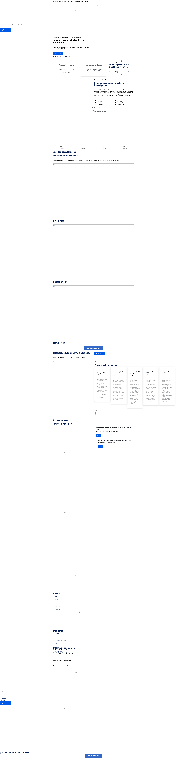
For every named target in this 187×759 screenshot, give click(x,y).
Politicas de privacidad (60, 640)
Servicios (14, 24)
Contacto (20, 24)
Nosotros (8, 24)
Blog (26, 24)
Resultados (6, 29)
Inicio (2, 24)
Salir (56, 643)
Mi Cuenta (57, 637)
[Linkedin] (97, 5)
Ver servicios (58, 53)
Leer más (98, 435)
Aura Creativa (67, 665)
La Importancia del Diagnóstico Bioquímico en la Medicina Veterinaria (115, 440)
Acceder (57, 633)
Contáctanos (99, 353)
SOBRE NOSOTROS (61, 56)
